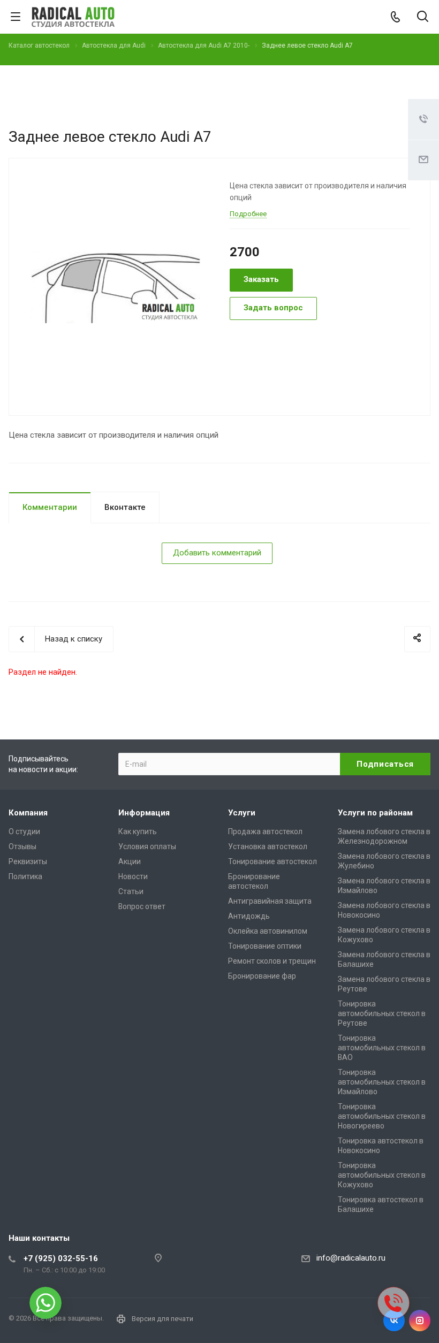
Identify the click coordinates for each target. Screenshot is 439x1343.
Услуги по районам (375, 813)
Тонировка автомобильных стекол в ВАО (382, 1048)
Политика (25, 876)
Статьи (130, 891)
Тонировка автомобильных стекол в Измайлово (382, 1082)
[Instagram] (419, 1320)
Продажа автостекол (265, 831)
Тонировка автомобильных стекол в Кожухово (382, 1175)
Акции (129, 861)
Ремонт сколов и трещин (272, 961)
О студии (24, 831)
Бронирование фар (262, 976)
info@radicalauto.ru (350, 1258)
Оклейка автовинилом (267, 931)
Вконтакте (125, 507)
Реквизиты (28, 861)
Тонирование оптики (264, 946)
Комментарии (49, 507)
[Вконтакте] (394, 1320)
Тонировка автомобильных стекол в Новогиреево (382, 1116)
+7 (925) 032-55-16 (61, 1258)
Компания (28, 813)
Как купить (137, 831)
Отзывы (22, 846)
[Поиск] (422, 17)
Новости (133, 876)
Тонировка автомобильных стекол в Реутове (382, 1013)
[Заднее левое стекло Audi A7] (115, 286)
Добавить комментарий (217, 553)
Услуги (241, 813)
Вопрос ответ (141, 906)
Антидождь (249, 916)
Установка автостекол (267, 846)
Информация (144, 813)
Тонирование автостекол (272, 861)
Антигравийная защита (270, 901)
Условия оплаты (147, 846)
